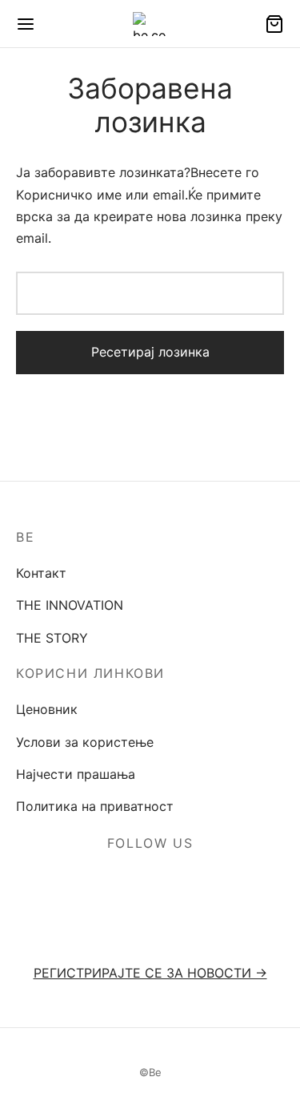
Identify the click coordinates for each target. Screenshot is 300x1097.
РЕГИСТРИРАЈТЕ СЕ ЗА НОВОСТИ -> (150, 973)
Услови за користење (85, 742)
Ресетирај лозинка (150, 352)
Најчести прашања (75, 774)
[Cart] (274, 24)
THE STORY (52, 638)
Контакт (41, 573)
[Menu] (25, 24)
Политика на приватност (95, 806)
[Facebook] (131, 881)
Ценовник (47, 709)
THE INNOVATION (69, 605)
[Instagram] (169, 881)
